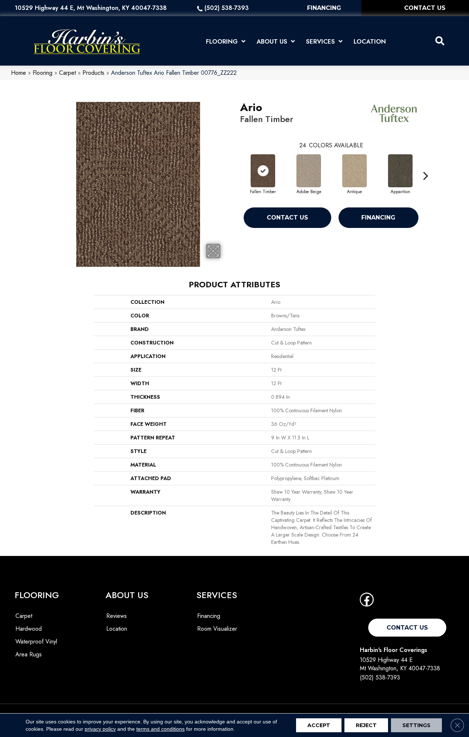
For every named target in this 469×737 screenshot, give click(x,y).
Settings (416, 725)
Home (18, 73)
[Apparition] (400, 170)
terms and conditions (160, 729)
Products (93, 73)
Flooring (42, 73)
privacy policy (100, 729)
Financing (378, 217)
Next (425, 164)
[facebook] (367, 602)
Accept (318, 725)
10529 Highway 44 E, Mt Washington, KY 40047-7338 (91, 8)
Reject (366, 725)
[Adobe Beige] (309, 170)
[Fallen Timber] (263, 170)
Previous (236, 164)
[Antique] (354, 170)
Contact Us (287, 217)
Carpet (67, 73)
